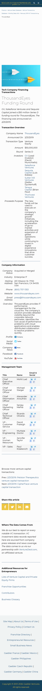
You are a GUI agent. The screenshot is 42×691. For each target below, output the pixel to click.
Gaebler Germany (13, 672)
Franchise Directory (20, 634)
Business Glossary (11, 599)
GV (26, 156)
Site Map (7, 621)
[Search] (34, 3)
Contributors (8, 593)
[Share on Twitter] (12, 506)
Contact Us (28, 627)
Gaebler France (11, 653)
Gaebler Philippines (21, 658)
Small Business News (21, 645)
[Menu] (38, 3)
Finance (4, 10)
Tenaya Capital (28, 188)
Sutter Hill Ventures (30, 179)
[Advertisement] (21, 42)
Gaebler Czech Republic (20, 666)
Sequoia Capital (29, 171)
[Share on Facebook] (5, 506)
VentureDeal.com (28, 549)
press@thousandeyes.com (27, 298)
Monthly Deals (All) (13, 13)
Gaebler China (31, 672)
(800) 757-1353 (21, 289)
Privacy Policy (15, 627)
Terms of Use (31, 621)
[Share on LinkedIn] (19, 506)
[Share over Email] (27, 506)
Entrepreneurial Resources (20, 640)
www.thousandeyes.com (26, 293)
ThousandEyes (32, 133)
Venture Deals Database (14, 10)
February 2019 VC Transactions (29, 13)
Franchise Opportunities (14, 586)
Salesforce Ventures (30, 166)
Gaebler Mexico (29, 653)
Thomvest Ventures (30, 196)
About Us (18, 621)
